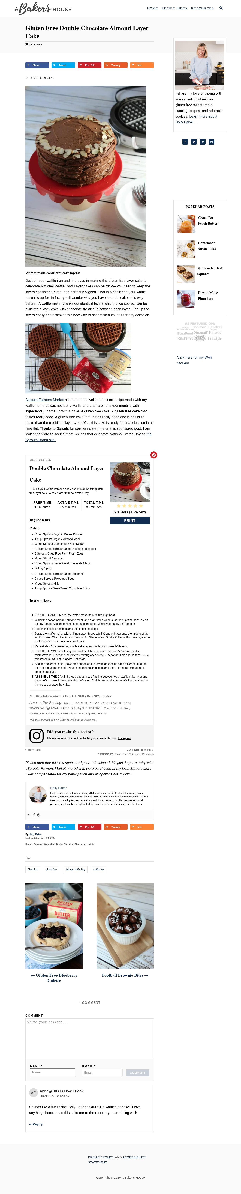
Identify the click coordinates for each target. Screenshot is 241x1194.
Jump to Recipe (41, 77)
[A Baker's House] (46, 8)
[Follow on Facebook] (186, 142)
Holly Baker (35, 834)
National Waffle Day (75, 869)
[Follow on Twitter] (195, 142)
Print (129, 520)
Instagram (124, 738)
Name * (36, 1066)
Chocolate (33, 869)
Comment (34, 1015)
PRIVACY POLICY (101, 1157)
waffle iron (98, 869)
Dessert (38, 844)
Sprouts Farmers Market (45, 400)
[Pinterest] (38, 815)
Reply (37, 1124)
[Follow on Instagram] (213, 142)
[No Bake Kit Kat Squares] (187, 274)
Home (28, 844)
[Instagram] (29, 815)
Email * (88, 1066)
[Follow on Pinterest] (204, 142)
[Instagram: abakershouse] (38, 736)
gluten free (51, 869)
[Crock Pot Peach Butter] (187, 224)
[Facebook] (33, 815)
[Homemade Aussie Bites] (187, 249)
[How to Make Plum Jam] (187, 299)
